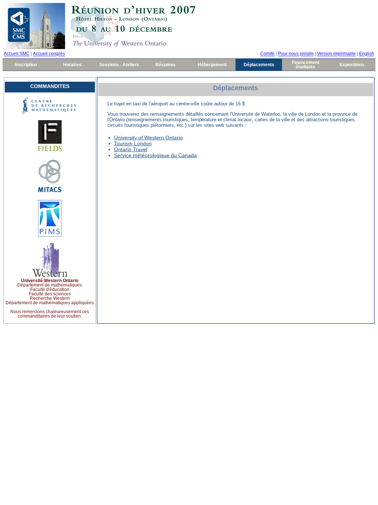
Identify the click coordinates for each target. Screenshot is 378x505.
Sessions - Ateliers (119, 64)
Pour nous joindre (296, 54)
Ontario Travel (130, 149)
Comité (267, 54)
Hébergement (212, 64)
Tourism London (133, 143)
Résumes (165, 64)
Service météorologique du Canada (155, 155)
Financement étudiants (305, 64)
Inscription (26, 64)
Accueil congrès (49, 54)
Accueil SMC (17, 54)
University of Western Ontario (148, 137)
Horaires (72, 64)
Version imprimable (336, 54)
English (366, 54)
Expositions (352, 64)
